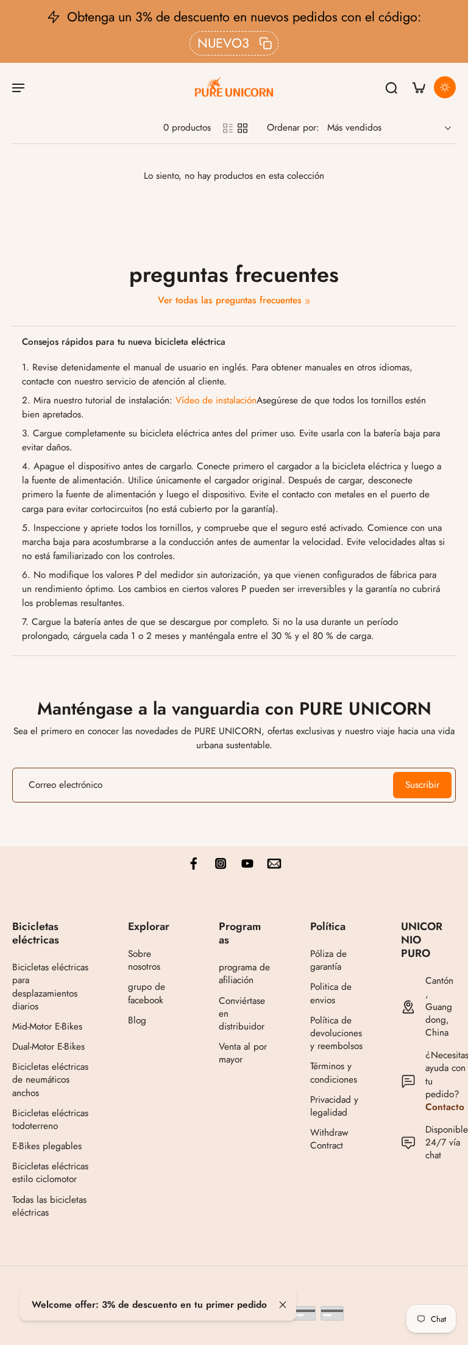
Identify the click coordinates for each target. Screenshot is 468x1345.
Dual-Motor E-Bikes (48, 1046)
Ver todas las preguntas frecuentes (230, 300)
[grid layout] (242, 128)
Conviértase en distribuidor (242, 1013)
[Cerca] (282, 1304)
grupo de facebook (146, 993)
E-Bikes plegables (47, 1146)
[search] (391, 87)
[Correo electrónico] (274, 863)
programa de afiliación (244, 974)
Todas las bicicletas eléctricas (49, 1206)
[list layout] (228, 128)
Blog (137, 1020)
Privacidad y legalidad (334, 1106)
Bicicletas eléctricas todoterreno (50, 1120)
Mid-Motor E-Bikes (47, 1026)
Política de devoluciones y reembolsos (336, 1033)
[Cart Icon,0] (418, 88)
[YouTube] (247, 863)
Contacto (444, 1107)
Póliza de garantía (328, 960)
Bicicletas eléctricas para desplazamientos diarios (50, 987)
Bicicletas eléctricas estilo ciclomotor (50, 1173)
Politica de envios (331, 993)
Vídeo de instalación (216, 400)
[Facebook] (193, 863)
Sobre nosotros (144, 960)
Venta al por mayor (243, 1053)
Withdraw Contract (329, 1139)
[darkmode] (445, 87)
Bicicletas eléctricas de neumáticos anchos (50, 1080)
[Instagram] (220, 863)
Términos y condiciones (333, 1073)
